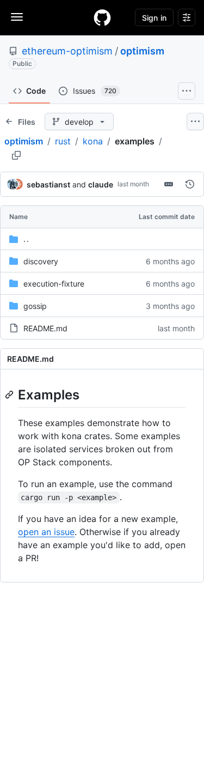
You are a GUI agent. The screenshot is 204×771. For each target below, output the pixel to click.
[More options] (195, 121)
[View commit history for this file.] (190, 184)
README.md (45, 328)
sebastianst (48, 184)
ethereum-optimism (67, 51)
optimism (142, 51)
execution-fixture (53, 283)
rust (63, 141)
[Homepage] (102, 17)
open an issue (46, 531)
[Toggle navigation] (17, 17)
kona (93, 141)
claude (100, 184)
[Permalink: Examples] (10, 394)
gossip (35, 306)
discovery (40, 261)
